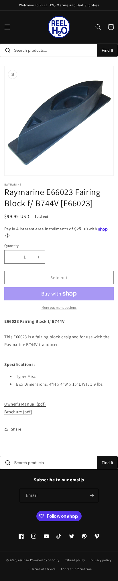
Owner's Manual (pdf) (25, 404)
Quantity (11, 245)
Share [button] (16, 429)
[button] (7, 27)
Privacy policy (101, 560)
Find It (107, 50)
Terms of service (44, 569)
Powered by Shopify (45, 560)
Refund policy (75, 560)
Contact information (76, 569)
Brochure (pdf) (18, 411)
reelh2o (23, 560)
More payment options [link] (59, 307)
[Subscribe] (91, 495)
